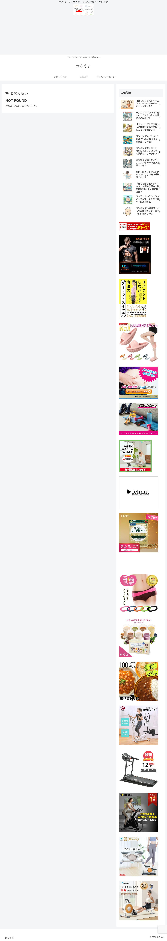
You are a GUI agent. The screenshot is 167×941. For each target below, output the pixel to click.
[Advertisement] (83, 35)
